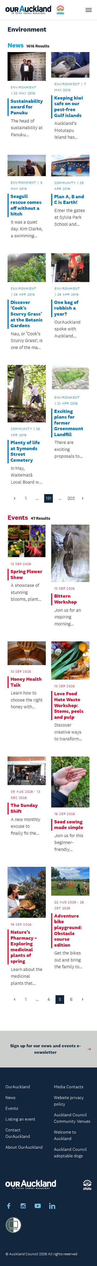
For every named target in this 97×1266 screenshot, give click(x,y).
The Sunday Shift (24, 808)
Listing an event (20, 1119)
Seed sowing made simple (68, 825)
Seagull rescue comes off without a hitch (26, 205)
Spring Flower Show (26, 574)
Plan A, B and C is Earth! (69, 200)
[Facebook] (8, 1206)
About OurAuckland (24, 1147)
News (10, 1097)
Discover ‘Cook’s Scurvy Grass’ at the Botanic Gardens (27, 314)
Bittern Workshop (65, 599)
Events (11, 1108)
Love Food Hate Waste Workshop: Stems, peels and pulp (69, 705)
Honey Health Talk (26, 682)
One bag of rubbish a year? (66, 308)
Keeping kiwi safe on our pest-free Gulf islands (68, 106)
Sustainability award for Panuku (27, 107)
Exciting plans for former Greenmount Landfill (68, 423)
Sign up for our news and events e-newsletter (45, 1049)
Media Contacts (68, 1087)
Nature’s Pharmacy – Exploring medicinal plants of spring (24, 946)
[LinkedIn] (52, 1206)
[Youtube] (37, 1206)
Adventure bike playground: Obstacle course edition (68, 930)
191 (48, 498)
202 (71, 498)
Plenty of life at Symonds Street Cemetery (25, 451)
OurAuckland (17, 1087)
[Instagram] (23, 1206)
